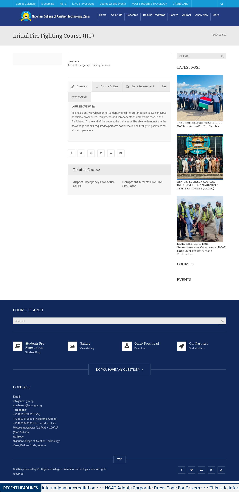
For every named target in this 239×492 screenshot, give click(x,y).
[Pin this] (101, 153)
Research (132, 14)
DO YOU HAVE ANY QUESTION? (118, 369)
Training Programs (154, 14)
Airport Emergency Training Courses (89, 65)
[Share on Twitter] (81, 153)
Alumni (186, 14)
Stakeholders (197, 348)
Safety (174, 14)
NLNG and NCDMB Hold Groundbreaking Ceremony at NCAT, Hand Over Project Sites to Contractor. (201, 249)
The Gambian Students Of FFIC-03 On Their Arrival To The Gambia (199, 124)
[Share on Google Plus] (91, 153)
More (216, 14)
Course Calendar (26, 3)
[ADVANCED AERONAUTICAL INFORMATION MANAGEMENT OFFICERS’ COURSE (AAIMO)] (200, 157)
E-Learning (47, 3)
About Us (116, 14)
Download (140, 348)
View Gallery (87, 348)
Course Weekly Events (113, 3)
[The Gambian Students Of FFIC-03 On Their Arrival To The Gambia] (200, 98)
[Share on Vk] (111, 153)
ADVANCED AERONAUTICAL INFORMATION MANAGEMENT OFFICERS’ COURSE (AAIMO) (197, 185)
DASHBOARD (181, 3)
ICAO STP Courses (83, 3)
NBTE (63, 3)
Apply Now (201, 14)
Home (103, 14)
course (222, 35)
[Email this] (121, 153)
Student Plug (33, 352)
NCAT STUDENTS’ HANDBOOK (149, 3)
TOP (119, 459)
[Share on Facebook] (71, 153)
